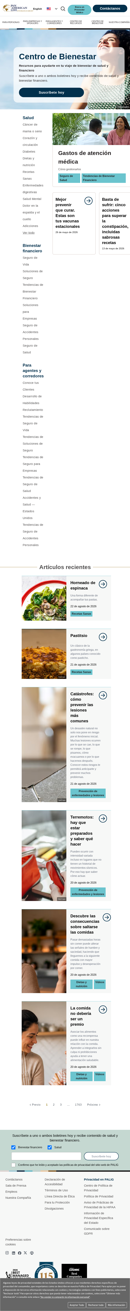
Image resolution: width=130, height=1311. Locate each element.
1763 (78, 1104)
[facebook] (20, 1253)
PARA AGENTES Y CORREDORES (54, 22)
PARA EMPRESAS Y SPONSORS (32, 22)
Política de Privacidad (98, 1196)
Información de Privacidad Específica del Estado (98, 1218)
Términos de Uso (56, 1190)
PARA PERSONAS (10, 22)
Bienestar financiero (30, 1147)
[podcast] (32, 1253)
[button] (52, 9)
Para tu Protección (57, 1202)
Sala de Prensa (15, 1185)
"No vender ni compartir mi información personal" (65, 1296)
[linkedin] (14, 1253)
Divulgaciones (54, 1208)
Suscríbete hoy (51, 92)
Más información (116, 1305)
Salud (57, 1147)
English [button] (37, 8)
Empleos (11, 1191)
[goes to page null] (87, 201)
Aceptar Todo (77, 1305)
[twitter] (26, 1253)
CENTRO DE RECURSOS (76, 22)
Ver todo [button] (29, 232)
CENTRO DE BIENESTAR (98, 22)
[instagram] (7, 1253)
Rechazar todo (96, 1305)
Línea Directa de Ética (60, 1196)
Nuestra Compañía (18, 1197)
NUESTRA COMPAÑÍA (119, 22)
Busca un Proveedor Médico (79, 10)
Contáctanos (110, 8)
